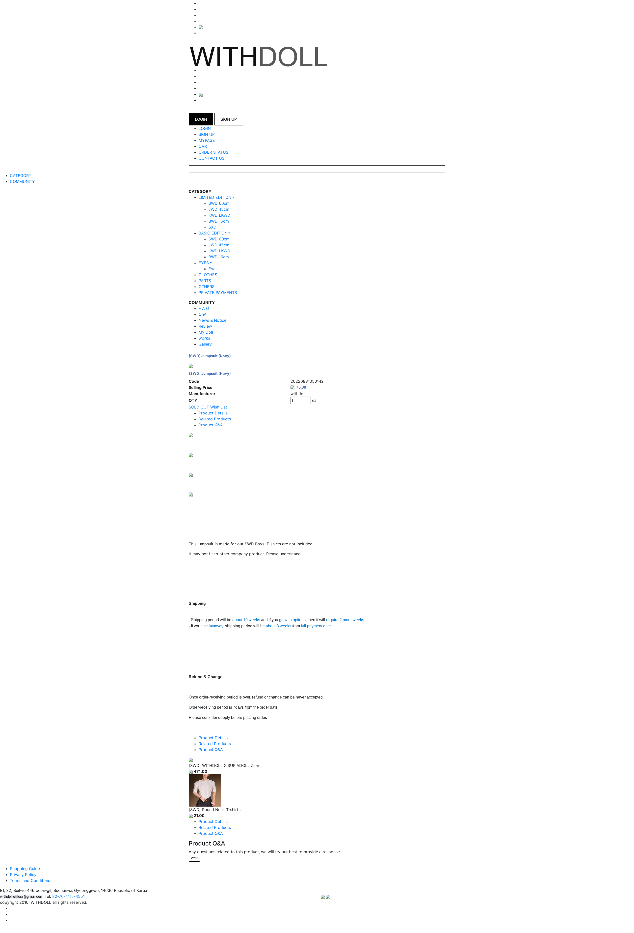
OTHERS (206, 286)
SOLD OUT (199, 407)
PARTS (205, 280)
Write (194, 858)
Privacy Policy (23, 874)
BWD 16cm (219, 221)
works (204, 338)
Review (205, 326)
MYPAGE (207, 140)
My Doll (206, 332)
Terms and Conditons (30, 880)
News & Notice (212, 320)
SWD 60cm (219, 203)
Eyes (213, 268)
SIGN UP (229, 119)
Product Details (213, 412)
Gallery (205, 344)
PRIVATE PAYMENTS (218, 292)
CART (204, 146)
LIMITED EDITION (215, 197)
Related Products (215, 418)
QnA (203, 314)
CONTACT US (211, 158)
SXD (212, 227)
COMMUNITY (22, 181)
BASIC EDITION (213, 233)
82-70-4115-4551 (68, 896)
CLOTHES (208, 274)
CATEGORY (20, 175)
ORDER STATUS (213, 152)
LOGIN (201, 119)
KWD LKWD (219, 215)
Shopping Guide (25, 868)
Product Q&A (211, 424)
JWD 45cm (219, 209)
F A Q (204, 308)
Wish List (218, 407)
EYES (204, 262)
